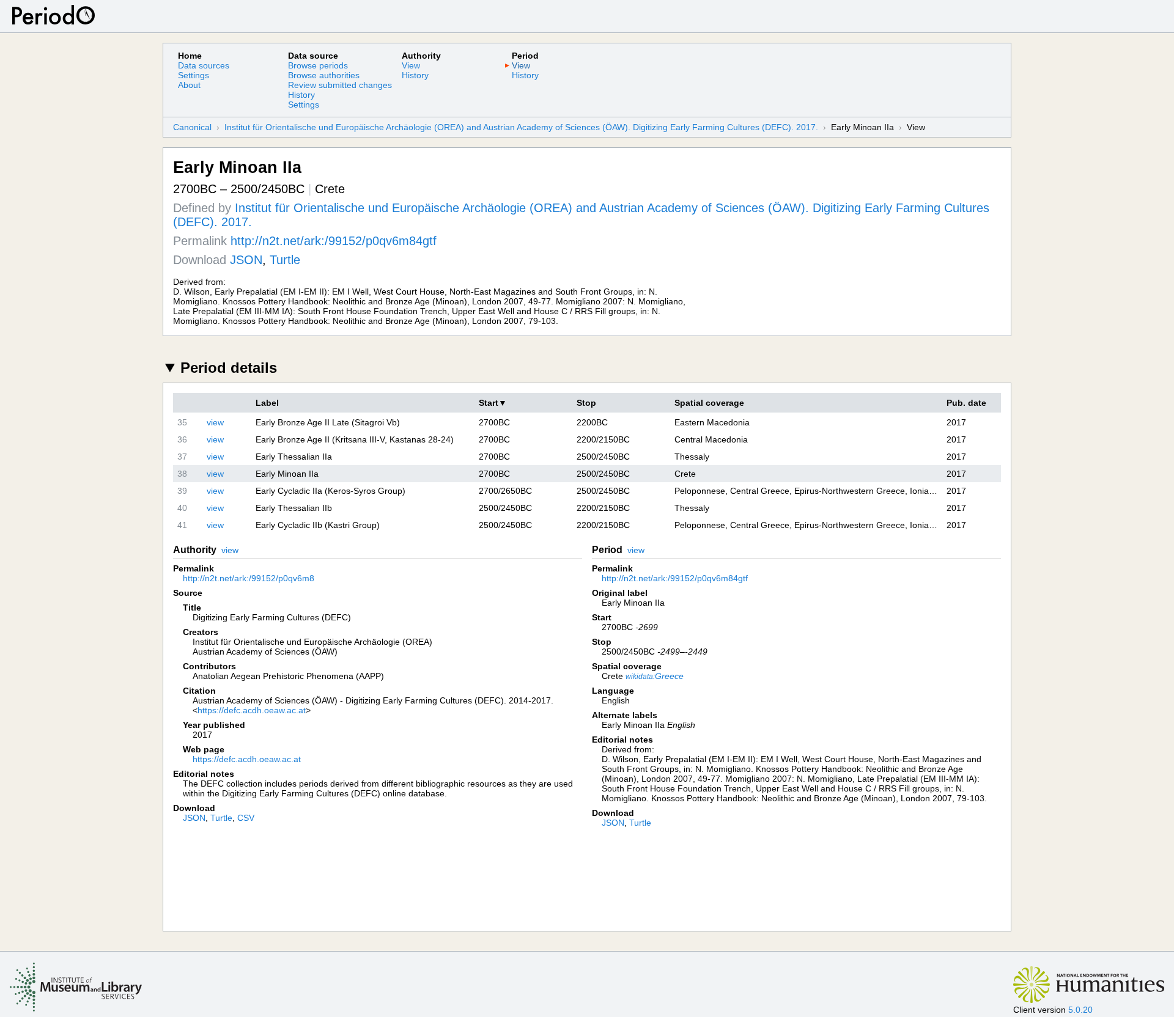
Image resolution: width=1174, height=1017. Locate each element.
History (301, 95)
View (411, 65)
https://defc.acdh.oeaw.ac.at (252, 710)
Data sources (203, 65)
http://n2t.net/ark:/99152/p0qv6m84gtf (334, 241)
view (215, 422)
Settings (193, 75)
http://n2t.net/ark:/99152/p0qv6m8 (248, 578)
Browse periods (318, 65)
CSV (245, 818)
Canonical (192, 127)
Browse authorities (324, 75)
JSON (246, 259)
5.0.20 (1080, 1010)
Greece (655, 676)
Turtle (285, 259)
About (189, 85)
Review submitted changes (340, 85)
